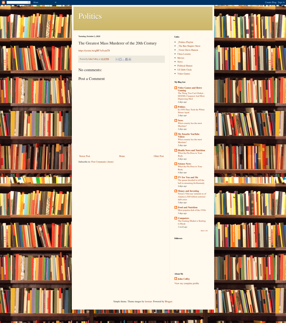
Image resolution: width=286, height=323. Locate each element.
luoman (148, 301)
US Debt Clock (184, 69)
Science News (184, 163)
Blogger (168, 301)
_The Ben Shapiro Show (188, 45)
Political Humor (184, 65)
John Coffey (184, 279)
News (180, 61)
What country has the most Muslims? (190, 124)
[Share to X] (123, 59)
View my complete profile (186, 283)
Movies (180, 57)
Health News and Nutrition (191, 150)
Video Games (183, 73)
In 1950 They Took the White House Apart (191, 111)
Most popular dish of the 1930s (192, 210)
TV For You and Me (188, 177)
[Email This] (117, 59)
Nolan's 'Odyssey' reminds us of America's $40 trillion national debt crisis (192, 196)
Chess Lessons (184, 53)
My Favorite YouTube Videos (188, 135)
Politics (90, 15)
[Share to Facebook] (126, 59)
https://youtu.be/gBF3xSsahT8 (94, 50)
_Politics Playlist (185, 42)
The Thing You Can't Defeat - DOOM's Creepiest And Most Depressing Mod (191, 96)
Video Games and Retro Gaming (190, 89)
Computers (183, 218)
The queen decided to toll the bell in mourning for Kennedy (191, 181)
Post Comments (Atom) (102, 161)
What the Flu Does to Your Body (190, 154)
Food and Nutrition (187, 207)
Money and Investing (188, 191)
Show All (204, 230)
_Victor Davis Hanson (187, 49)
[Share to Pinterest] (129, 59)
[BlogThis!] (120, 59)
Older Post (159, 156)
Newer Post (84, 156)
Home (122, 156)
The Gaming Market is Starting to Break (192, 222)
